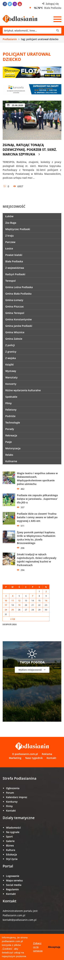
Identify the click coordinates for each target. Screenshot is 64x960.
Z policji (10, 345)
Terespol (10, 280)
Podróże (10, 416)
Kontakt (51, 758)
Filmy (8, 403)
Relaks (9, 454)
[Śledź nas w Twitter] (10, 4)
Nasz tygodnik (34, 758)
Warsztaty (11, 377)
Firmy (9, 806)
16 (46, 600)
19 (19, 605)
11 (12, 600)
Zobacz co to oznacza (37, 947)
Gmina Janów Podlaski (18, 326)
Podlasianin (10, 39)
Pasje (8, 442)
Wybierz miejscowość (30, 669)
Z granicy (10, 351)
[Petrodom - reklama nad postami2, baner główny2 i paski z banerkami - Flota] (32, 72)
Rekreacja (11, 435)
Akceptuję (54, 946)
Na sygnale (12, 832)
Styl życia (11, 859)
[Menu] (57, 19)
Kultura (10, 850)
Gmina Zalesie (13, 338)
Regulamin (12, 889)
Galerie (10, 841)
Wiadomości (13, 827)
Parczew (10, 242)
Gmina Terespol (14, 313)
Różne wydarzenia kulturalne (23, 390)
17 (6, 605)
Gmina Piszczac (14, 306)
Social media (13, 885)
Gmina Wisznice (14, 332)
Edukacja (11, 854)
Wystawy (10, 371)
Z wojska (10, 358)
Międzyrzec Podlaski (17, 229)
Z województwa (14, 268)
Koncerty (10, 384)
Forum (10, 792)
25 (12, 609)
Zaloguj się (52, 3)
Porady (9, 429)
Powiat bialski (13, 255)
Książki (9, 364)
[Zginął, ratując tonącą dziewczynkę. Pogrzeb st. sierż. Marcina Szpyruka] (32, 120)
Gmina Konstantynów (18, 319)
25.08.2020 (17, 105)
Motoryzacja (12, 448)
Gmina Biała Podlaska (18, 293)
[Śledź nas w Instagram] (15, 4)
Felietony (11, 409)
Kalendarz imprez (16, 797)
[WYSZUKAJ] (32, 31)
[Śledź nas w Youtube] (20, 4)
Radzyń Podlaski (15, 274)
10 (6, 600)
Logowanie (12, 876)
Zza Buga (10, 222)
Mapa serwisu (14, 880)
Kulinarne (11, 461)
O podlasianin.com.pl (25, 754)
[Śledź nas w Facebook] (5, 4)
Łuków (9, 216)
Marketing (15, 758)
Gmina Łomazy (14, 300)
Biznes (10, 845)
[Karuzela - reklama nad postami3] (32, 89)
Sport (9, 836)
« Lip (12, 618)
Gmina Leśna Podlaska (19, 287)
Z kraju (9, 235)
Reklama (47, 754)
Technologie (12, 422)
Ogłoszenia (12, 788)
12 (19, 600)
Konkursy (12, 801)
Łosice (9, 248)
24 (6, 609)
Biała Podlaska (14, 261)
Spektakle (11, 396)
